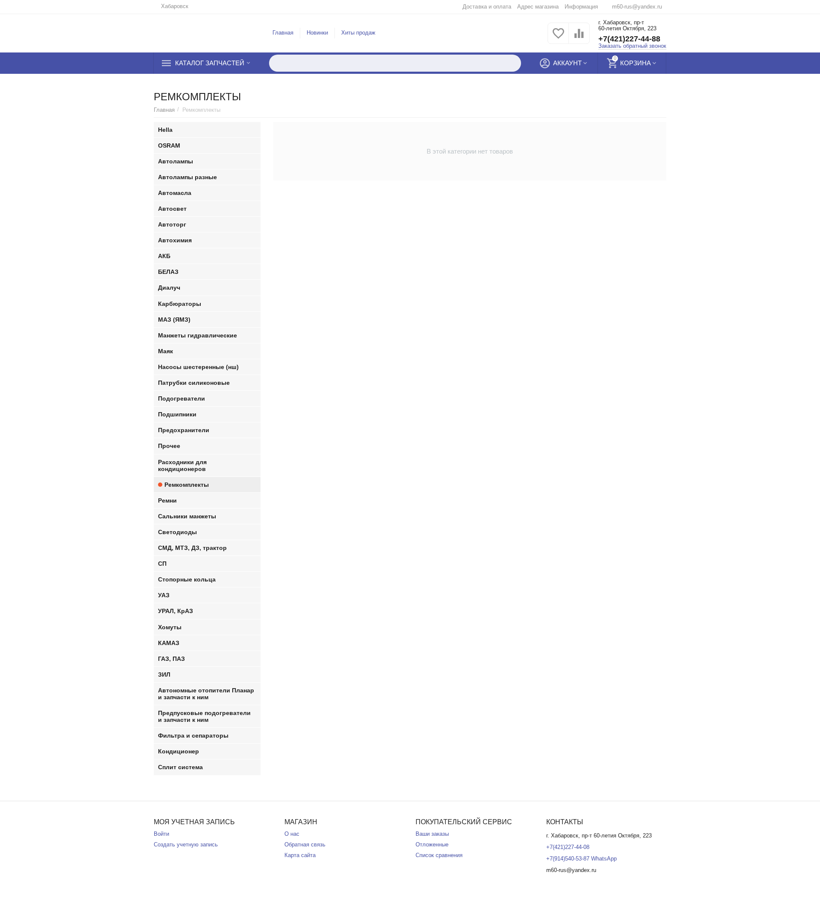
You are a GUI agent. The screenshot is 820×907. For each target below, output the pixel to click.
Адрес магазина (538, 6)
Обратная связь (304, 844)
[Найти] (512, 63)
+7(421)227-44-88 (629, 39)
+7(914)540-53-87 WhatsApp (581, 858)
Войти (161, 834)
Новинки (317, 32)
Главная (282, 32)
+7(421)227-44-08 (567, 847)
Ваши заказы (432, 834)
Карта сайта (300, 855)
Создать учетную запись (186, 844)
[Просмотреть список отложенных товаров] (558, 38)
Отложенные (432, 844)
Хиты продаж (358, 32)
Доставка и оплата (487, 6)
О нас (291, 834)
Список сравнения (439, 855)
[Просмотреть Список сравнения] (579, 38)
